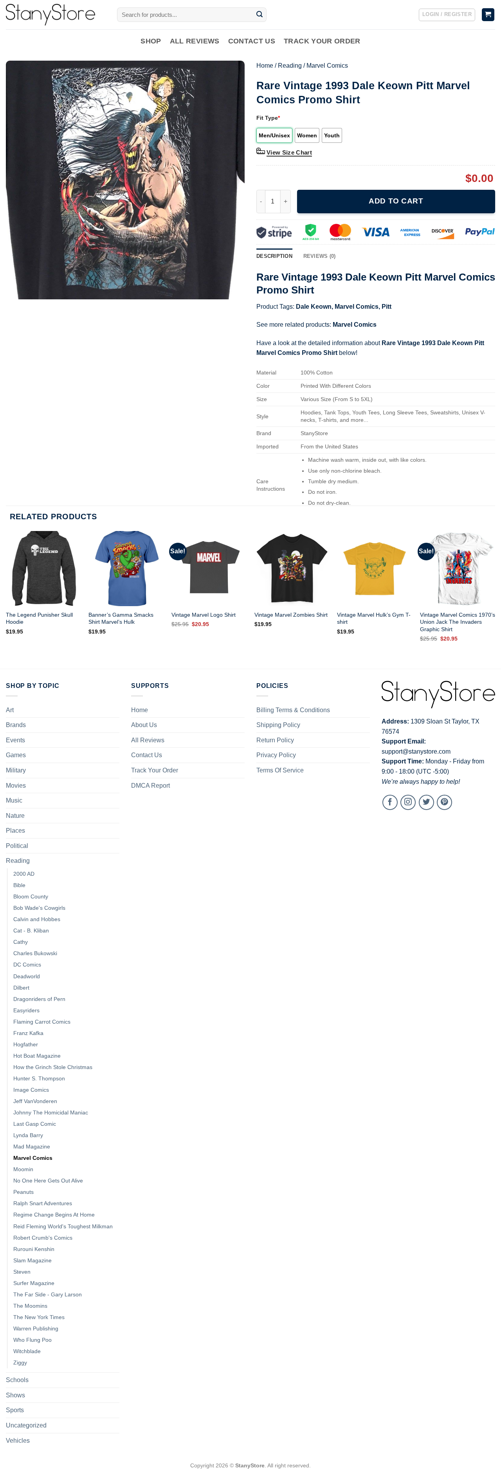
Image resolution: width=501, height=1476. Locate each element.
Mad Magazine (31, 1146)
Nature (15, 815)
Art (10, 710)
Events (15, 740)
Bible (19, 885)
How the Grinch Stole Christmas (52, 1067)
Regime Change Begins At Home (54, 1214)
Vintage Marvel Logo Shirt (203, 615)
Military (16, 770)
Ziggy (20, 1362)
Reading (290, 65)
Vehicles (18, 1440)
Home (264, 65)
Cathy (20, 942)
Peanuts (23, 1192)
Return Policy (275, 740)
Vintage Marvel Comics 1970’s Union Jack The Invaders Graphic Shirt (457, 622)
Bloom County (30, 896)
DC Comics (27, 964)
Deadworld (26, 976)
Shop (151, 41)
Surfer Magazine (33, 1283)
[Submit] (259, 15)
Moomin (23, 1169)
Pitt (386, 306)
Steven (22, 1272)
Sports (15, 1410)
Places (15, 830)
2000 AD (23, 874)
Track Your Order (322, 41)
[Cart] (488, 14)
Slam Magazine (32, 1260)
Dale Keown (314, 306)
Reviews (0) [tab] (319, 256)
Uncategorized (26, 1425)
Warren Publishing (35, 1328)
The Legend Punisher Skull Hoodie (39, 618)
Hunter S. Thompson (39, 1078)
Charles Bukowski (35, 953)
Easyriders (26, 1010)
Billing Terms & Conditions (293, 710)
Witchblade (27, 1351)
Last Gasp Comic (34, 1124)
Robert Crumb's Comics (42, 1238)
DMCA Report (150, 785)
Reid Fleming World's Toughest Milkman (63, 1226)
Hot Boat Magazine (37, 1056)
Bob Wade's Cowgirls (39, 908)
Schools (17, 1380)
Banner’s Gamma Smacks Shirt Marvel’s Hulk (120, 618)
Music (14, 800)
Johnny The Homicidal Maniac (50, 1112)
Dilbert (21, 988)
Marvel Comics (327, 65)
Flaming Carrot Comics (41, 1022)
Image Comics (31, 1090)
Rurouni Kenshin (33, 1249)
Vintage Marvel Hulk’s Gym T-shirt (374, 618)
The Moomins (30, 1306)
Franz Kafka (28, 1033)
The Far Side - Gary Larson (47, 1294)
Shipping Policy (278, 725)
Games (16, 755)
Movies (16, 785)
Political (17, 845)
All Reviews (195, 41)
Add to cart (396, 201)
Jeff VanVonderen (35, 1101)
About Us (144, 725)
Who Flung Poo (32, 1340)
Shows (15, 1395)
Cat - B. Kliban (31, 930)
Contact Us (252, 41)
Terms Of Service (280, 770)
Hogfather (25, 1044)
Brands (16, 725)
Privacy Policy (276, 755)
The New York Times (39, 1317)
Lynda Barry (28, 1135)
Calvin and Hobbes (36, 919)
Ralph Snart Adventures (42, 1203)
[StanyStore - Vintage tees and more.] (55, 14)
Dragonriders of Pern (39, 999)
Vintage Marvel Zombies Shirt (291, 615)
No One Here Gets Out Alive (48, 1180)
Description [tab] (274, 256)
